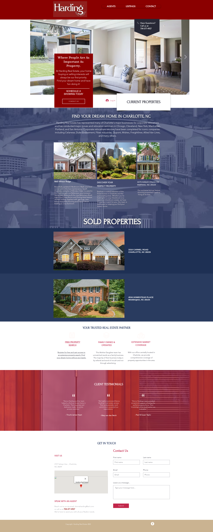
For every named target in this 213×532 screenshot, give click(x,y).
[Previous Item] (34, 57)
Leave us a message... (121, 483)
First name (117, 457)
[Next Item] (185, 57)
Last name (147, 457)
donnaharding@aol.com (84, 506)
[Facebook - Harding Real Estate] (152, 523)
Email (115, 470)
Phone (145, 470)
